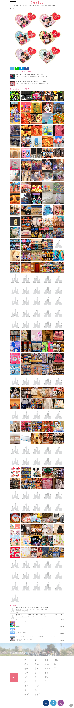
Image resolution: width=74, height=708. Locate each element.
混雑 (24, 639)
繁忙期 (27, 639)
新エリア (25, 682)
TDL (24, 660)
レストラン (25, 673)
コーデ (46, 667)
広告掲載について (56, 665)
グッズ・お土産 (26, 685)
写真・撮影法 (47, 664)
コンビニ (24, 632)
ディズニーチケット (18, 632)
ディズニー (21, 639)
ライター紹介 (56, 659)
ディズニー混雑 (26, 664)
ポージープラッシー (18, 77)
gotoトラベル (26, 694)
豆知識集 (25, 690)
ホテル (46, 676)
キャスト (25, 680)
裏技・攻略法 (26, 668)
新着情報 (25, 659)
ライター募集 (56, 660)
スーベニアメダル (26, 693)
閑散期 (31, 639)
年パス (46, 680)
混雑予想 (17, 639)
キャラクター (26, 686)
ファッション (26, 681)
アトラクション (26, 667)
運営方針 (55, 667)
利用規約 (55, 664)
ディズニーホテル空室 (27, 665)
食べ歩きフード (26, 697)
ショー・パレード (26, 672)
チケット (25, 663)
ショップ (25, 689)
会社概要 (55, 663)
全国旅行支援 (26, 695)
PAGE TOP (71, 705)
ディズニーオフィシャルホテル (20, 625)
